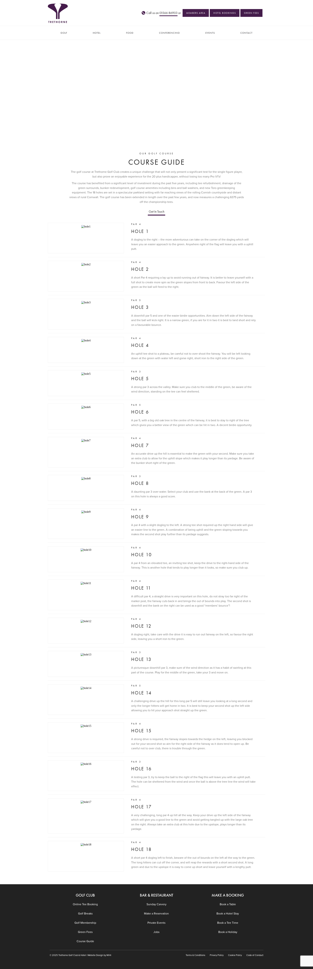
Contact (246, 32)
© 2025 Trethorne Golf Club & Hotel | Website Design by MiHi (80, 955)
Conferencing (169, 32)
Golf (63, 32)
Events (210, 32)
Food (129, 32)
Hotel (97, 32)
